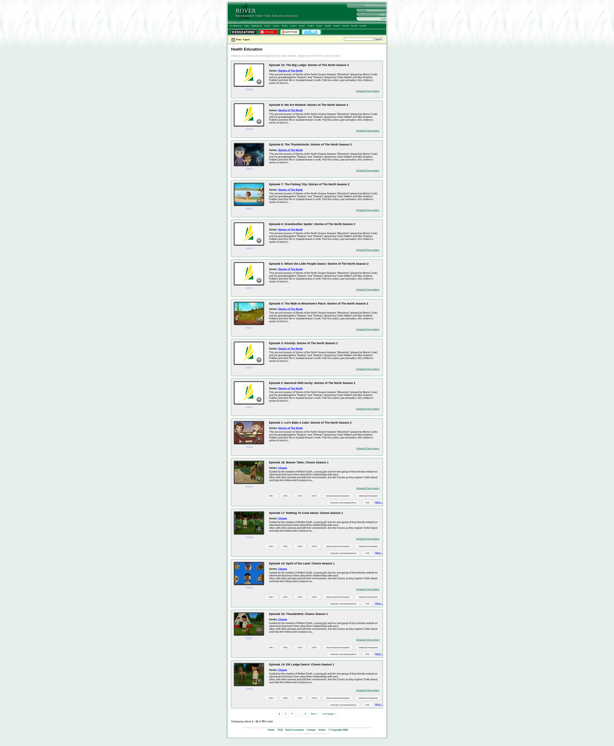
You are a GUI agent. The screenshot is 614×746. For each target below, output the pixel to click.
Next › (314, 713)
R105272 (249, 447)
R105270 (249, 487)
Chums (282, 468)
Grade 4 (293, 26)
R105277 (249, 208)
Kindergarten (257, 26)
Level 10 (345, 26)
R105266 (249, 689)
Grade (383, 19)
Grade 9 (336, 26)
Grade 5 (302, 26)
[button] (271, 495)
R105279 (249, 169)
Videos (246, 26)
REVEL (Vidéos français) (375, 5)
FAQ (280, 729)
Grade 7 (319, 26)
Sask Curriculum (294, 729)
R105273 (249, 407)
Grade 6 (310, 26)
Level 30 (363, 26)
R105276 (249, 288)
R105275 (249, 328)
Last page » (329, 713)
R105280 (249, 129)
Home (271, 729)
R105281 (249, 89)
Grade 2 (276, 26)
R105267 (249, 638)
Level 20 (354, 26)
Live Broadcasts (236, 26)
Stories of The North (290, 70)
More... (379, 502)
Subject (382, 15)
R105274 (249, 367)
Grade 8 (328, 26)
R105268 (249, 588)
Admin (322, 729)
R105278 (249, 248)
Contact (311, 729)
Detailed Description (367, 91)
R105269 (249, 537)
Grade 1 (267, 26)
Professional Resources (376, 10)
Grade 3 (285, 26)
